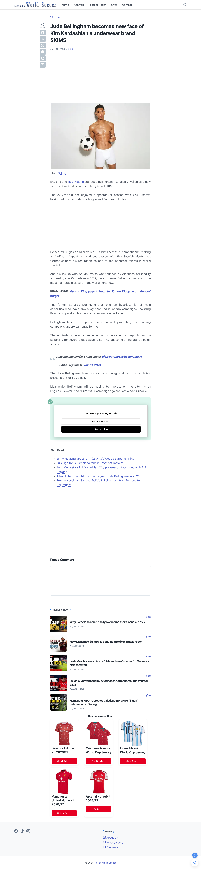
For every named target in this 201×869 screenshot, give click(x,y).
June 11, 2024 (92, 365)
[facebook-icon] (16, 831)
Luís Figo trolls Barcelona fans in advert (90, 463)
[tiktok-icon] (22, 831)
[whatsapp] (43, 45)
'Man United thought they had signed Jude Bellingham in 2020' (98, 476)
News (65, 4)
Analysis (79, 4)
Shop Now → (132, 761)
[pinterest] (43, 58)
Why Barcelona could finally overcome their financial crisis (107, 622)
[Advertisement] (100, 77)
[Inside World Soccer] (35, 4)
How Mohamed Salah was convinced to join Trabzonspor (106, 641)
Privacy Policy (114, 842)
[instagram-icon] (28, 831)
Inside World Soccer (105, 862)
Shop (114, 4)
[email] (43, 64)
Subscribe (101, 429)
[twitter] (43, 39)
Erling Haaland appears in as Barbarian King (95, 458)
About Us (112, 837)
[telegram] (43, 52)
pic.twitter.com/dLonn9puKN (122, 356)
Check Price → (64, 761)
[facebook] (43, 32)
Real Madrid (76, 181)
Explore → (99, 809)
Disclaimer (112, 847)
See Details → (99, 761)
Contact (127, 4)
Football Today (97, 4)
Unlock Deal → (64, 813)
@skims (62, 173)
